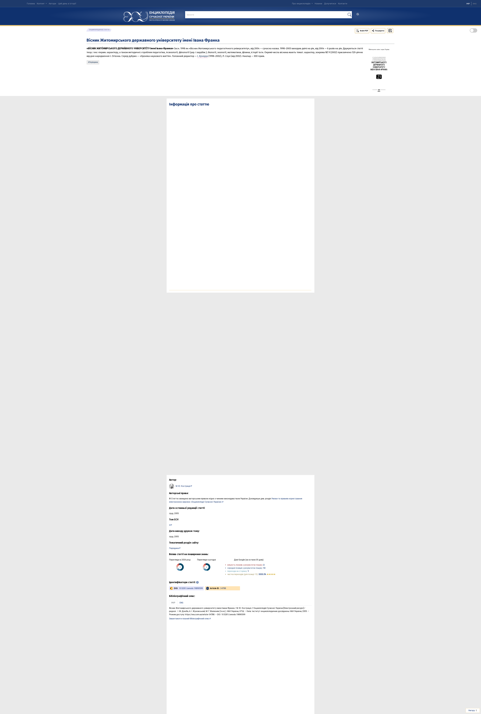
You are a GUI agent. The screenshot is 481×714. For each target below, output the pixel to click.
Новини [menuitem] (318, 3)
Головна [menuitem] (31, 3)
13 (264, 568)
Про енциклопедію (301, 3)
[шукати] (349, 14)
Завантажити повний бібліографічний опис (189, 618)
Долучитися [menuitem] (330, 3)
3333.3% (267, 574)
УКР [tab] (173, 603)
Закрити (435, 710)
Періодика (93, 62)
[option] (475, 3)
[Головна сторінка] (135, 16)
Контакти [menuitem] (342, 3)
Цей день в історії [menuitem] (67, 3)
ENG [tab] (181, 603)
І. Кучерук (202, 56)
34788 (223, 588)
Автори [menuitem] (52, 3)
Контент (41, 3)
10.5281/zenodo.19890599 (191, 588)
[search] (357, 15)
